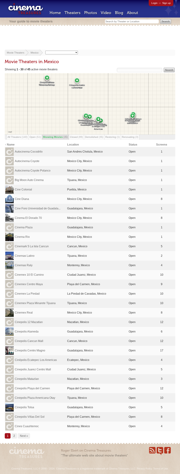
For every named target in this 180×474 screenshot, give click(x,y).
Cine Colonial (23, 189)
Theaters (73, 12)
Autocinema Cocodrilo (29, 151)
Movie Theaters (15, 52)
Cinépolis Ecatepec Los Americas (36, 359)
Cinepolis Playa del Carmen (32, 388)
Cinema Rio (22, 236)
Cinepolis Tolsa (24, 407)
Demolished (94, 137)
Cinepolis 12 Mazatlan (29, 322)
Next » (24, 435)
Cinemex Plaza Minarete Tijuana (35, 303)
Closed (76, 137)
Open (35, 137)
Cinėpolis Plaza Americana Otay (35, 397)
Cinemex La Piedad (27, 293)
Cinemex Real (24, 312)
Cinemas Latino (24, 255)
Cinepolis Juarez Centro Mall (33, 369)
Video (106, 12)
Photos (90, 12)
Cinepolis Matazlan (27, 378)
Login (154, 3)
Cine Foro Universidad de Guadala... (37, 208)
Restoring (112, 137)
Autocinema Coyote (27, 161)
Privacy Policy (144, 468)
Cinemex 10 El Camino (29, 274)
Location (73, 144)
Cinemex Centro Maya (29, 284)
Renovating (130, 137)
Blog (119, 12)
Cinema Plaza (24, 227)
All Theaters (18, 137)
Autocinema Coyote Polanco (32, 170)
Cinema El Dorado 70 (28, 217)
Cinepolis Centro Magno (30, 350)
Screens (161, 144)
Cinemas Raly (24, 265)
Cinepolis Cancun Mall (29, 340)
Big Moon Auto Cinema (29, 180)
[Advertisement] (90, 38)
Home (55, 12)
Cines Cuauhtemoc (27, 426)
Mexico (34, 52)
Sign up (166, 3)
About (132, 12)
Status (133, 144)
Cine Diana (22, 198)
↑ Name (10, 144)
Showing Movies (55, 137)
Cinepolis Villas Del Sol (29, 416)
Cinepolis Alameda (26, 331)
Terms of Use (160, 468)
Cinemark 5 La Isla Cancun (32, 246)
